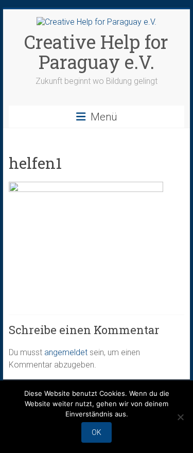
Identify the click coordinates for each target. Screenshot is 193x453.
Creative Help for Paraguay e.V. (96, 51)
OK (96, 432)
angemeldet (65, 352)
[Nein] (180, 417)
